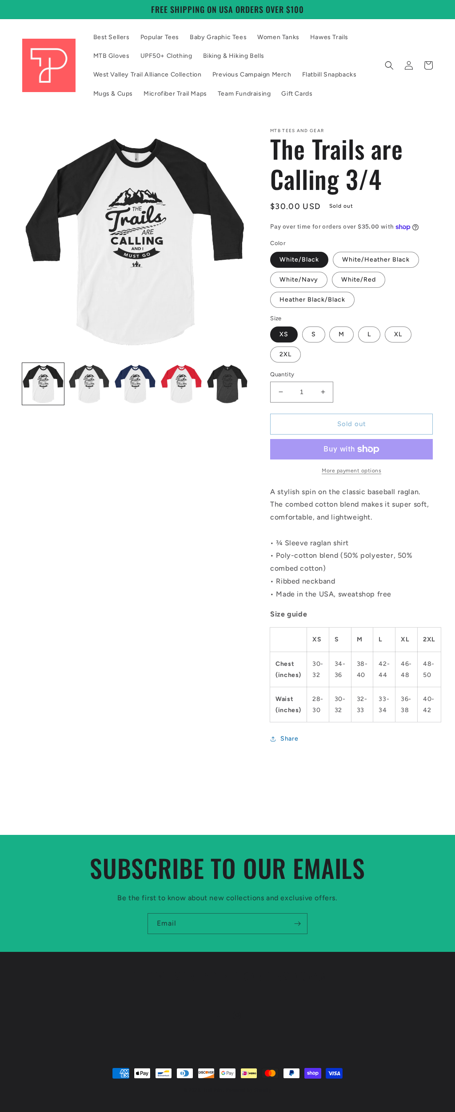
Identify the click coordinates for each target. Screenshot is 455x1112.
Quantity (282, 374)
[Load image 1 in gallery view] (43, 384)
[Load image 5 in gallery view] (227, 384)
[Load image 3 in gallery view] (135, 384)
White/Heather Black (376, 259)
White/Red (358, 279)
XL (398, 334)
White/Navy (298, 279)
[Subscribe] (297, 923)
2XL (285, 354)
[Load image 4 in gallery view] (181, 384)
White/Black (299, 259)
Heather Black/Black (312, 299)
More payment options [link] (351, 470)
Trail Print (214, 1090)
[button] (389, 65)
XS (283, 334)
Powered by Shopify (248, 1090)
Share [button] (289, 738)
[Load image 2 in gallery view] (89, 384)
